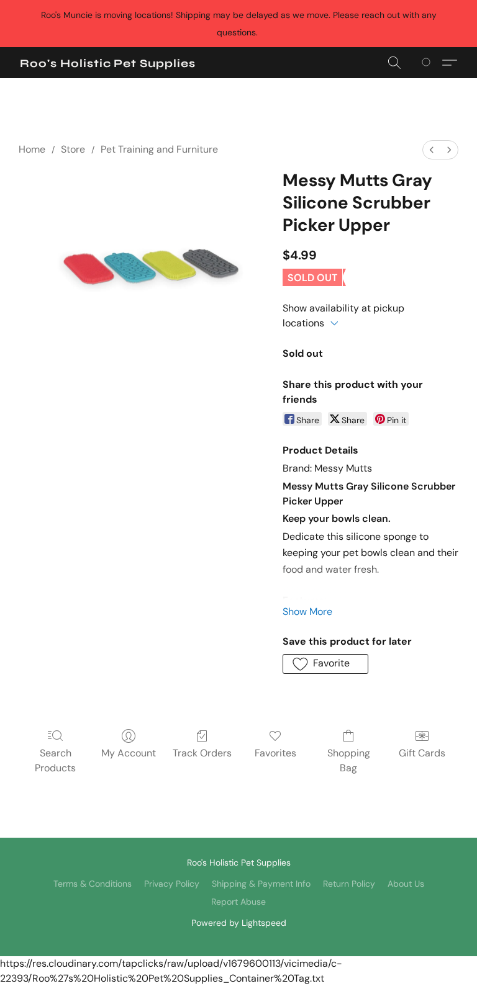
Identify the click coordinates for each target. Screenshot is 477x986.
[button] (108, 63)
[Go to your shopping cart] (428, 62)
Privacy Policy (171, 883)
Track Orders (202, 753)
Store (73, 149)
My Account (128, 753)
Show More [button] (307, 611)
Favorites (275, 753)
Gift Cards (422, 753)
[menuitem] (431, 150)
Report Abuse (238, 901)
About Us (406, 883)
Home (32, 149)
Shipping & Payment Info (261, 883)
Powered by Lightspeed (238, 922)
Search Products (55, 760)
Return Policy (349, 883)
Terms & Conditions (92, 883)
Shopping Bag (348, 760)
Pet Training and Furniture (159, 149)
